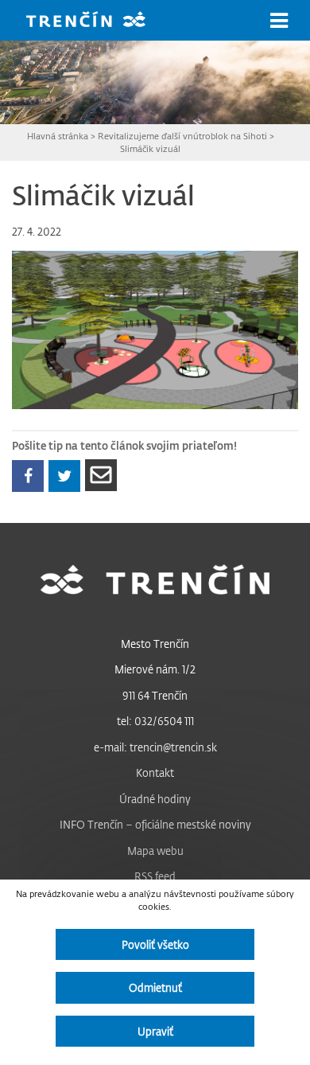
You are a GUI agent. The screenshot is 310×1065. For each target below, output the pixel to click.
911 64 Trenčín (155, 695)
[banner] (97, 21)
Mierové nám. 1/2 (155, 669)
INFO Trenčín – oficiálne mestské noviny (155, 824)
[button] (279, 20)
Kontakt (155, 772)
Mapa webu (155, 850)
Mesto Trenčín (155, 643)
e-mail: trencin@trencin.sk (155, 747)
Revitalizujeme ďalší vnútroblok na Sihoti (182, 136)
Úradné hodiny (155, 799)
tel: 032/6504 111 (155, 721)
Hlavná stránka (57, 136)
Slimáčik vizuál (150, 148)
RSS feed (155, 876)
